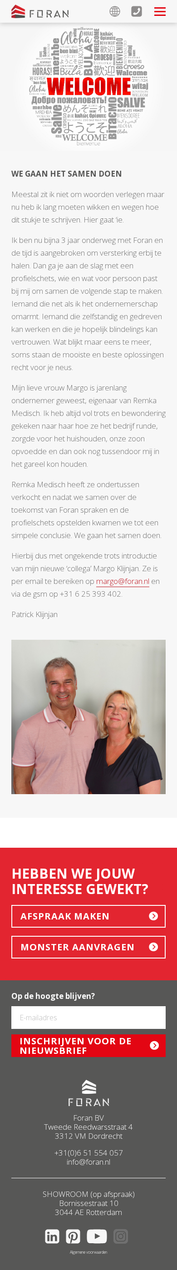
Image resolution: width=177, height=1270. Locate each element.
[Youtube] (99, 1245)
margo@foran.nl (122, 581)
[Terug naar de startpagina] (40, 11)
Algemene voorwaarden (88, 1252)
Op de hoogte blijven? (53, 996)
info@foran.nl (88, 1161)
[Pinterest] (75, 1245)
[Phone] (142, 11)
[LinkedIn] (54, 1245)
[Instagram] (123, 1245)
